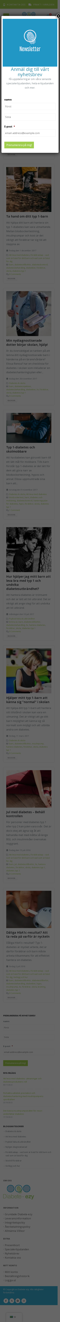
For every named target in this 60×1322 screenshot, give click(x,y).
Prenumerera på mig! (19, 145)
